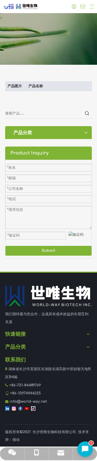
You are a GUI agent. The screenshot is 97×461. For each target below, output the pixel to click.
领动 (16, 440)
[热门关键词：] (87, 113)
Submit (48, 251)
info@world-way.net (28, 401)
